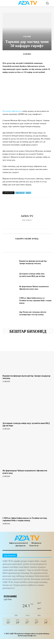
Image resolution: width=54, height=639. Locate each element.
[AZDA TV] (27, 206)
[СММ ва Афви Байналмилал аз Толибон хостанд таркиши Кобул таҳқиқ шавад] (10, 300)
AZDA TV (27, 216)
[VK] (35, 244)
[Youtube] (40, 224)
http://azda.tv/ (27, 220)
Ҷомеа (28, 193)
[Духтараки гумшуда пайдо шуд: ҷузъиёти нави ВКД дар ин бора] (10, 275)
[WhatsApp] (36, 224)
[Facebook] (14, 224)
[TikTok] (27, 224)
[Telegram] (23, 224)
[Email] (41, 244)
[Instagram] (18, 224)
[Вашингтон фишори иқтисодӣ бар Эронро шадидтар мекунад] (10, 262)
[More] (47, 244)
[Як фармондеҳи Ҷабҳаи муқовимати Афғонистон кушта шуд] (10, 288)
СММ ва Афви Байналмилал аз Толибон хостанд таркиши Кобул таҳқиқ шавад (35, 300)
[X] (31, 224)
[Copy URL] (6, 244)
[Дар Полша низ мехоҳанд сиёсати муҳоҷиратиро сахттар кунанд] (10, 313)
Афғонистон (20, 193)
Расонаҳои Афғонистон (12, 111)
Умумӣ (27, 37)
